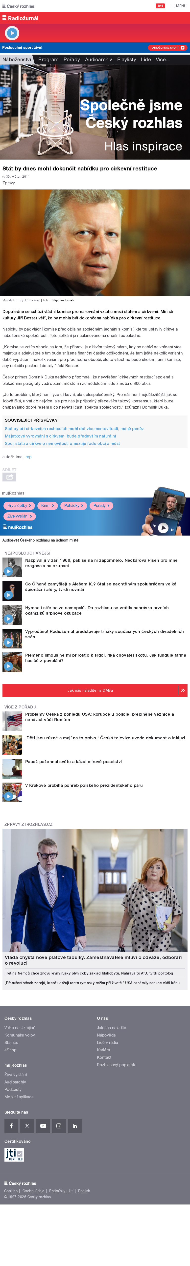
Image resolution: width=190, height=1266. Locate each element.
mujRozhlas (13, 493)
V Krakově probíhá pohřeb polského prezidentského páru (84, 785)
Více (163, 59)
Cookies (11, 1191)
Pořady (72, 59)
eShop (10, 1050)
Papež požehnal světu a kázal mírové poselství (73, 761)
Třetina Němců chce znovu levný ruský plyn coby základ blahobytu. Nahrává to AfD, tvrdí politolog (89, 973)
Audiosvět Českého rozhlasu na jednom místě (40, 540)
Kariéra (103, 1050)
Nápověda (106, 1035)
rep (28, 457)
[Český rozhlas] (18, 6)
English (84, 1191)
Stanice (11, 1042)
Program (48, 59)
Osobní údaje (34, 1191)
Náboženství (16, 59)
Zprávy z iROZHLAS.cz (28, 824)
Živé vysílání (17, 516)
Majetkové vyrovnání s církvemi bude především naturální (60, 436)
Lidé (146, 59)
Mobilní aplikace (19, 1097)
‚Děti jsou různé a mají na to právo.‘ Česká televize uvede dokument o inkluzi (105, 737)
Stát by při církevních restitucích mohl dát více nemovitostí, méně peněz (74, 428)
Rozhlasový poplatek (116, 1064)
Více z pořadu (20, 707)
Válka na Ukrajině (19, 1027)
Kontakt (104, 1057)
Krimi (45, 505)
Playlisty (126, 59)
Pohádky (71, 505)
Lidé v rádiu (107, 1042)
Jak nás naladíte (111, 1027)
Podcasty (13, 1089)
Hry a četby (17, 505)
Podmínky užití (61, 1191)
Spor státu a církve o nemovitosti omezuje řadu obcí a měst (62, 443)
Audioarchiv (98, 59)
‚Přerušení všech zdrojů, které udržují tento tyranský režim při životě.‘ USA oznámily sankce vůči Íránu (92, 983)
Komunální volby (19, 1035)
